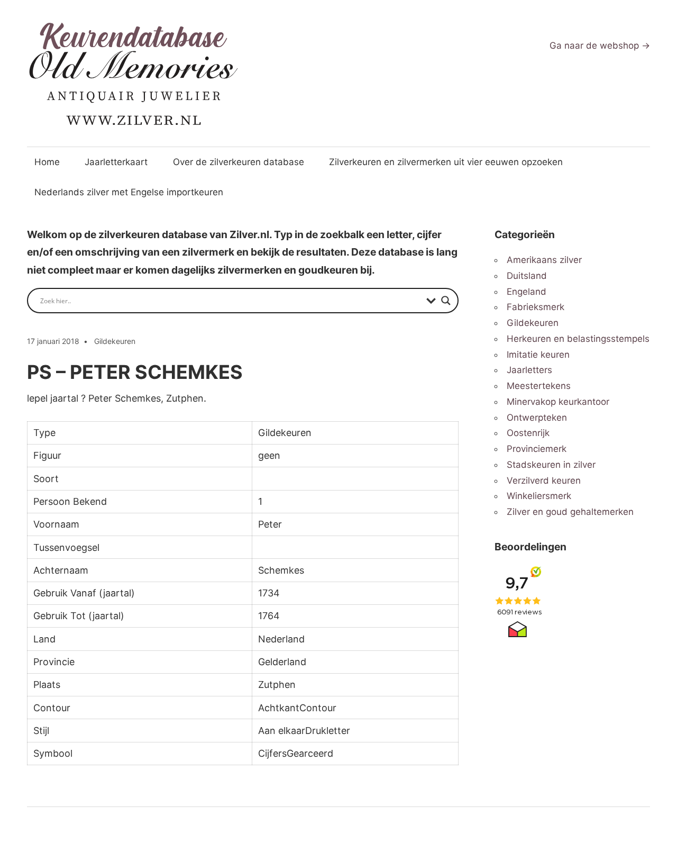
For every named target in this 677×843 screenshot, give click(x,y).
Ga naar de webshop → (600, 45)
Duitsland (527, 275)
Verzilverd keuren (544, 480)
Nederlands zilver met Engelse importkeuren (128, 192)
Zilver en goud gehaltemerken (570, 511)
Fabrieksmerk (535, 307)
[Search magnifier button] (445, 300)
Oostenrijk (528, 433)
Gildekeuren (114, 341)
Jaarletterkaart (116, 162)
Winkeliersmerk (539, 496)
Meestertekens (539, 385)
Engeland (526, 291)
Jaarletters (529, 370)
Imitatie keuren (538, 354)
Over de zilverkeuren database (238, 162)
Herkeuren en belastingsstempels (578, 338)
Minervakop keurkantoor (558, 401)
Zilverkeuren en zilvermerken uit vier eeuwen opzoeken (446, 162)
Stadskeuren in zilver (551, 464)
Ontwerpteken (537, 417)
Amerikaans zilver (544, 260)
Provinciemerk (536, 448)
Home (47, 162)
